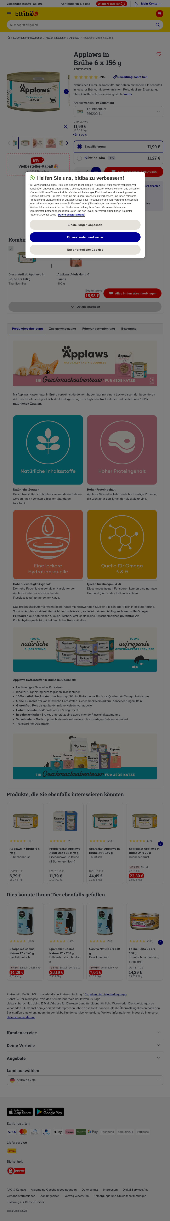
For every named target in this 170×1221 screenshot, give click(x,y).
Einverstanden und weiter (85, 237)
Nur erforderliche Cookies (85, 249)
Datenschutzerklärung (71, 214)
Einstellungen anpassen (85, 224)
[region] (85, 215)
